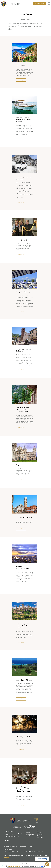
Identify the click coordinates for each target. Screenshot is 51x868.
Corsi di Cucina (22, 240)
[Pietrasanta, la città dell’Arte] (24, 336)
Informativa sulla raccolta (14, 866)
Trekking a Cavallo (24, 737)
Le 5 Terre (20, 66)
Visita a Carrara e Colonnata (23, 178)
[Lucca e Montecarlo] (24, 504)
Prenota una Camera (39, 3)
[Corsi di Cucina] (24, 227)
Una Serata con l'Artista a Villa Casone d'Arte (22, 410)
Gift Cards (28, 830)
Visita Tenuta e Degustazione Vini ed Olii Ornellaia (23, 789)
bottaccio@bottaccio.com (13, 836)
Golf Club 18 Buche (24, 680)
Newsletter (28, 832)
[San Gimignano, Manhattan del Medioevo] (24, 610)
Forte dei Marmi (23, 292)
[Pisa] (24, 452)
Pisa (17, 465)
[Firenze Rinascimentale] (24, 553)
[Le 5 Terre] (24, 52)
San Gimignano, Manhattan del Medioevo (22, 626)
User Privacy (40, 837)
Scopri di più (21, 80)
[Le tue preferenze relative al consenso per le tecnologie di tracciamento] (2, 866)
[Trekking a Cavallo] (24, 723)
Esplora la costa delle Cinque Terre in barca (23, 120)
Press (38, 830)
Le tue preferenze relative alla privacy (31, 866)
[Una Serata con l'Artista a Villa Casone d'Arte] (24, 394)
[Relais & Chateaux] (37, 820)
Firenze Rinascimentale (22, 568)
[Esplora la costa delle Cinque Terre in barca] (24, 104)
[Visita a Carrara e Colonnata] (24, 163)
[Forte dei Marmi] (24, 279)
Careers (39, 832)
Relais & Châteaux (30, 834)
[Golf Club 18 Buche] (24, 667)
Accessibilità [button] (26, 863)
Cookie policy (40, 835)
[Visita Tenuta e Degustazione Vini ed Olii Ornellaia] (24, 774)
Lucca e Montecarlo (24, 517)
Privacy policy (40, 834)
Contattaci (28, 835)
